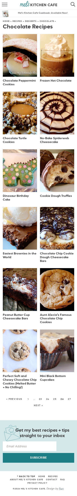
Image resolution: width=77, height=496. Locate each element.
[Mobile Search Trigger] (73, 4)
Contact (51, 480)
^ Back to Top (26, 476)
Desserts (31, 21)
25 (55, 399)
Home (6, 21)
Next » (38, 406)
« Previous (14, 399)
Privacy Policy (37, 483)
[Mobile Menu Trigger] (3, 4)
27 (69, 399)
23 (40, 399)
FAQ (62, 480)
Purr (61, 488)
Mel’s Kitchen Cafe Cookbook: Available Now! (43, 13)
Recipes (17, 21)
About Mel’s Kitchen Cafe (26, 480)
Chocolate (47, 21)
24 (48, 399)
